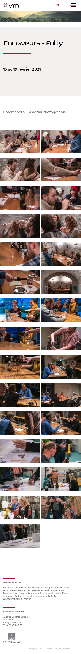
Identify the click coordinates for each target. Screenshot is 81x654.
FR (58, 5)
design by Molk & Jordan (40, 649)
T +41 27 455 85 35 (12, 625)
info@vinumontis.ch (13, 623)
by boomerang (62, 649)
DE (64, 5)
